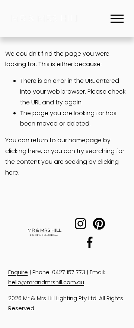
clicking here (23, 151)
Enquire (18, 272)
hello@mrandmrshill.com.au (46, 282)
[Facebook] (90, 242)
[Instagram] (80, 224)
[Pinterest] (99, 224)
